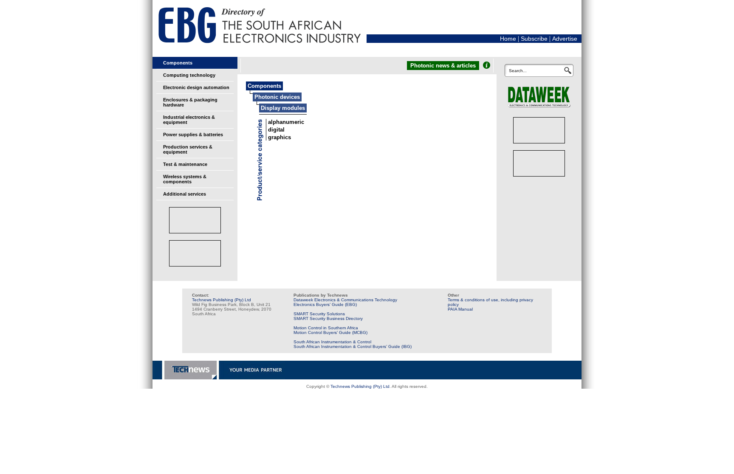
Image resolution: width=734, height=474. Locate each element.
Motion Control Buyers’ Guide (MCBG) (330, 332)
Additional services (184, 193)
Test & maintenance (185, 164)
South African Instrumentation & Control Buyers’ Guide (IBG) (353, 346)
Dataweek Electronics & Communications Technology (345, 299)
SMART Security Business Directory (328, 318)
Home (508, 38)
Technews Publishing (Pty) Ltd (221, 299)
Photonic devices (277, 97)
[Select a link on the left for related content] (486, 65)
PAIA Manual (460, 309)
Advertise (564, 38)
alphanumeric (286, 122)
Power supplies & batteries (193, 134)
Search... (518, 70)
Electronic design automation (196, 87)
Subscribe (534, 38)
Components (177, 62)
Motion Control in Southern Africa (326, 327)
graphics (279, 137)
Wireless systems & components (184, 179)
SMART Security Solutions (319, 313)
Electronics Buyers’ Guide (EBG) (325, 304)
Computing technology (189, 75)
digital (276, 129)
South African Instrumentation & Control (332, 341)
